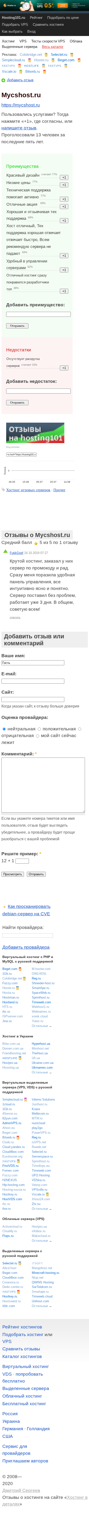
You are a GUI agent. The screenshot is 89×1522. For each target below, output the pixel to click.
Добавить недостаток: (31, 381)
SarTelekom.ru (42, 1287)
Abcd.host (9, 1268)
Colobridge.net (31, 54)
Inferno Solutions (43, 1099)
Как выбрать (12, 31)
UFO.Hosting (41, 1175)
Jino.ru (7, 1021)
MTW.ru (37, 1118)
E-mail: (8, 673)
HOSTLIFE (31, 65)
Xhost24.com (41, 1199)
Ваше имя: (13, 655)
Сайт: (7, 692)
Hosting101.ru (13, 17)
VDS (7, 1374)
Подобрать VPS (15, 24)
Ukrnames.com (42, 1067)
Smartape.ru (40, 1291)
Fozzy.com (10, 983)
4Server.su (9, 1113)
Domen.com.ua (12, 1048)
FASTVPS (8, 65)
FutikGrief (16, 553)
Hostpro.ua (9, 1063)
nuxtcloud (38, 1123)
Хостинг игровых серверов (28, 490)
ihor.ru (6, 1208)
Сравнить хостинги (48, 24)
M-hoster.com (41, 969)
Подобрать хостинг (22, 1334)
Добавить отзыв (20, 80)
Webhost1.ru (40, 1007)
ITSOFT (37, 1263)
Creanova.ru (10, 1282)
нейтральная (20, 728)
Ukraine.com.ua (42, 1063)
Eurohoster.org (12, 1156)
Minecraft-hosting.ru (45, 1273)
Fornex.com (10, 1170)
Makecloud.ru (41, 1236)
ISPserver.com (12, 1016)
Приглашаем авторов (25, 1460)
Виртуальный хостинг (25, 1366)
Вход (31, 31)
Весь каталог (52, 47)
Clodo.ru (8, 1142)
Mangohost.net (42, 1268)
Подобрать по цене (63, 17)
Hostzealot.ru (11, 1301)
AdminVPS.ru (11, 1123)
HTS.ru (7, 1007)
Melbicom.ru (40, 1113)
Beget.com (66, 60)
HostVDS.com (12, 1199)
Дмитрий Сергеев (21, 1490)
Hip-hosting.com (13, 1185)
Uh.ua (36, 1058)
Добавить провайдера (26, 947)
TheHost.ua (40, 1053)
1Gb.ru (7, 973)
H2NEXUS (9, 1180)
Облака (76, 41)
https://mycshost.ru (20, 105)
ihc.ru (6, 1011)
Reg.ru (36, 978)
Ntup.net (37, 1277)
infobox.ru (38, 1231)
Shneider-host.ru (43, 983)
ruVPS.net (39, 1142)
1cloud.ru (8, 1104)
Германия (12, 1428)
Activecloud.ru (12, 1226)
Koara (36, 1109)
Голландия (38, 1428)
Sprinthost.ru (40, 997)
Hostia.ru (8, 992)
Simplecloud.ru (13, 60)
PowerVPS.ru (41, 1132)
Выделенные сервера (19, 47)
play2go (37, 1128)
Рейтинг (36, 17)
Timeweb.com (41, 1002)
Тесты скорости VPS (48, 41)
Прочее (59, 490)
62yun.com (10, 1118)
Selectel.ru (59, 54)
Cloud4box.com (13, 1151)
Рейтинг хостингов (22, 1326)
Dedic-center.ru (12, 1287)
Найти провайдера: (23, 927)
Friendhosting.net (14, 1053)
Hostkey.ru (9, 1194)
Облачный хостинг (22, 1396)
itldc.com (8, 1306)
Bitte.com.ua (11, 1043)
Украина (11, 1421)
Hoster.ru (41, 60)
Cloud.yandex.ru (13, 1147)
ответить (15, 617)
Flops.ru (8, 1236)
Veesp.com (39, 1185)
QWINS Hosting (43, 1282)
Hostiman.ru (10, 997)
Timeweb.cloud (42, 1296)
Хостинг (8, 41)
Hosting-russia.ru (14, 1189)
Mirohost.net (40, 1048)
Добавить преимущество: (35, 304)
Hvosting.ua (10, 1067)
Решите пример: (21, 853)
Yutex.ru (37, 1021)
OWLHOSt (39, 973)
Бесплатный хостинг (24, 1403)
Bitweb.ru (32, 71)
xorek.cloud (40, 1016)
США (7, 1436)
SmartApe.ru (40, 988)
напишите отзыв (18, 127)
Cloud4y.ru (9, 1231)
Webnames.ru (41, 1011)
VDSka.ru (38, 1180)
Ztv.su (36, 1204)
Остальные (40, 1026)
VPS (23, 41)
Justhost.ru (39, 1104)
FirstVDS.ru (10, 1166)
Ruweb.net (39, 1147)
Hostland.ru (10, 1002)
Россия (10, 1413)
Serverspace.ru (42, 1156)
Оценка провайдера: (24, 717)
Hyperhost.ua (41, 1043)
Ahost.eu (8, 1128)
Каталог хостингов (22, 1356)
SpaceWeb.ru (41, 992)
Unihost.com (40, 1301)
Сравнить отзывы (21, 1348)
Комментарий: (19, 753)
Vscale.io (9, 71)
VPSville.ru (39, 1189)
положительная (59, 728)
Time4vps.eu (41, 1166)
